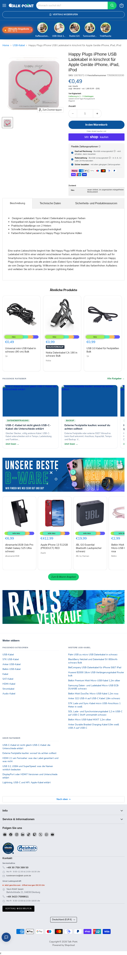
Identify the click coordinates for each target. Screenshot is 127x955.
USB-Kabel (19, 45)
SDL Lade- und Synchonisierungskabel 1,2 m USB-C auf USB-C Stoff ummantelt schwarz (95, 713)
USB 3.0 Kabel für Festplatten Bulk (102, 350)
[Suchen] (112, 5)
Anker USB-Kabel (11, 664)
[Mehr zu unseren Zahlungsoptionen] (100, 146)
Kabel (5, 674)
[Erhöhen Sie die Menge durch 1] (97, 113)
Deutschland (62, 919)
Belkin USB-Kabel (11, 669)
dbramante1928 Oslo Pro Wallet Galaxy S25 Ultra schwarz (19, 548)
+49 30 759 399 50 (17, 867)
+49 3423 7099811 (17, 896)
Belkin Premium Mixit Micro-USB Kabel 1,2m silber (94, 680)
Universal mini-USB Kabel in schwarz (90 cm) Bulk (20, 350)
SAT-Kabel (7, 678)
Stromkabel (8, 688)
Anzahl (72, 106)
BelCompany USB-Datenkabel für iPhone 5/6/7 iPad (94, 667)
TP (6, 356)
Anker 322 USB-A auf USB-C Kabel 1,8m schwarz (94, 698)
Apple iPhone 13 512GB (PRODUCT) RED (54, 546)
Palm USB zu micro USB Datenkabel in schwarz (92, 654)
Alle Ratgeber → (116, 378)
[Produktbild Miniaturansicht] (7, 122)
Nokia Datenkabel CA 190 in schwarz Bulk (61, 354)
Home (5, 45)
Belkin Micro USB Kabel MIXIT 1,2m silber (89, 719)
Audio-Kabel (8, 693)
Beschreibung (17, 203)
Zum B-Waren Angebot (63, 576)
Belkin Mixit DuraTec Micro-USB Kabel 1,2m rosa (93, 693)
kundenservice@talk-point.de (18, 875)
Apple (43, 553)
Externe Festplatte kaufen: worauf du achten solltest (29, 753)
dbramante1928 (12, 556)
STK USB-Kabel (10, 659)
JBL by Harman (82, 556)
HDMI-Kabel (8, 683)
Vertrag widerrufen (18, 908)
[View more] (63, 475)
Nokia (48, 360)
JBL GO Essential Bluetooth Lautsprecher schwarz (89, 548)
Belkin (114, 556)
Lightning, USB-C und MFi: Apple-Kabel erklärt (26, 782)
